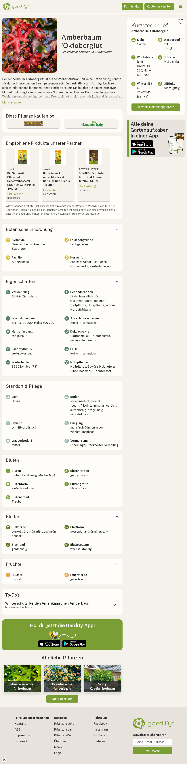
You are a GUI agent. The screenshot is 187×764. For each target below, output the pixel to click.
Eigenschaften (20, 281)
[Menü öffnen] (180, 6)
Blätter (12, 516)
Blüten (12, 460)
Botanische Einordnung (29, 229)
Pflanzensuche (64, 723)
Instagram (101, 729)
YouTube (99, 735)
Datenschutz (23, 741)
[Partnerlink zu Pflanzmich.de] (91, 123)
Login (58, 753)
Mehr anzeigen (62, 699)
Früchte (13, 564)
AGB (18, 729)
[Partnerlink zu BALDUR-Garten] (33, 123)
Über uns (60, 741)
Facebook (100, 723)
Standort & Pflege (24, 386)
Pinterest (100, 741)
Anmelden (153, 750)
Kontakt (20, 723)
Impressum (22, 735)
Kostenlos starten (159, 6)
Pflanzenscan (63, 729)
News (58, 747)
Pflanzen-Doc (63, 735)
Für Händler (132, 6)
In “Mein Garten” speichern (155, 107)
